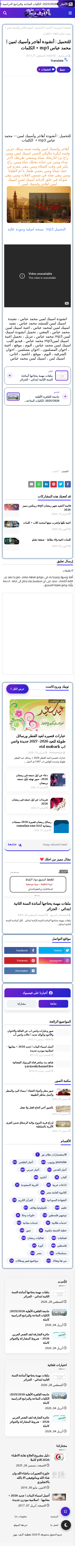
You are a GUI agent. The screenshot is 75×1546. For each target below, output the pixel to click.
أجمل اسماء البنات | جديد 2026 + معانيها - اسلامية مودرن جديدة (29, 1048)
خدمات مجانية (27, 1223)
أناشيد (49, 27)
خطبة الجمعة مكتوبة (53, 1230)
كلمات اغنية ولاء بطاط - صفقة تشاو (51, 539)
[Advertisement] (37, 105)
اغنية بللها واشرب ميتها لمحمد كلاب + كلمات (47, 522)
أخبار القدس (57, 1169)
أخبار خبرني (29, 1169)
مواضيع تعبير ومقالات (24, 1260)
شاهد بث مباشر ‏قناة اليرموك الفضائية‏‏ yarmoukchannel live (33, 1064)
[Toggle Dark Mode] (66, 1525)
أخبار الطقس (23, 1162)
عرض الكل (18, 689)
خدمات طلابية (57, 1223)
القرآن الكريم (23, 1200)
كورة (37, 1245)
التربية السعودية (27, 1185)
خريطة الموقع (20, 1525)
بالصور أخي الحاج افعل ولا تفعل (36, 1107)
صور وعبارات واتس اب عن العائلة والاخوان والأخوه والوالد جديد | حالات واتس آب (30, 1033)
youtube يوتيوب (54, 1162)
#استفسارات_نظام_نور (52, 1154)
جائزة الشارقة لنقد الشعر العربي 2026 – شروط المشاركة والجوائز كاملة (29, 1338)
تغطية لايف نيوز (22, 1534)
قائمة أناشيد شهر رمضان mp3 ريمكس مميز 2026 (47, 507)
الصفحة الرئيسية (62, 27)
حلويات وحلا (26, 1215)
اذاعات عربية (57, 1185)
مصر (36, 1253)
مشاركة (21, 1003)
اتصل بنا (54, 1525)
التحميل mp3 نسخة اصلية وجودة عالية (37, 229)
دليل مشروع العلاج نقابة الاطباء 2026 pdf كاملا (30, 1458)
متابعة (53, 1003)
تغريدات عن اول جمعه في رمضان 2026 (30, 801)
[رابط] (37, 204)
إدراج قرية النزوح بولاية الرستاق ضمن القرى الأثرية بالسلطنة (29, 1124)
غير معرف (63, 55)
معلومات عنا (21, 1516)
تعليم (61, 1207)
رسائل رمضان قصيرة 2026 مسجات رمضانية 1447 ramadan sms (31, 824)
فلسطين (59, 1245)
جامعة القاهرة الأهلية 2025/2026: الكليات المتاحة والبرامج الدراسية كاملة (29, 1315)
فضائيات (59, 1238)
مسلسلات (58, 1253)
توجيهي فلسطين (55, 1215)
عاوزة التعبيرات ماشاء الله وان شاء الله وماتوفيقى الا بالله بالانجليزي (31, 1478)
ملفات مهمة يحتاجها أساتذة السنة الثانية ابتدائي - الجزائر (42, 906)
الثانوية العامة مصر (54, 1192)
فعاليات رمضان (33, 1238)
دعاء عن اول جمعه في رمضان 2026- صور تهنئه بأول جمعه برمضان (32, 779)
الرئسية (54, 1516)
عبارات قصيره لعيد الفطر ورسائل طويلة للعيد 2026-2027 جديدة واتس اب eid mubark (38, 741)
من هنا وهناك (56, 1260)
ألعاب (61, 1177)
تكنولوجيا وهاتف (35, 1207)
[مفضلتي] (65, 1511)
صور (25, 1230)
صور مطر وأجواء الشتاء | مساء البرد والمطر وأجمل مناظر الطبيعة (29, 1092)
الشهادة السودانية (54, 1200)
